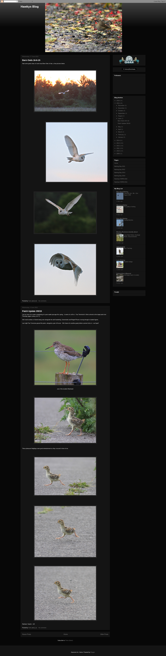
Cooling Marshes (128, 220)
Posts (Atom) (69, 640)
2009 (118, 153)
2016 (118, 100)
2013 (118, 143)
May (119, 126)
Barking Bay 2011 (119, 166)
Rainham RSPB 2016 (120, 182)
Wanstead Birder (121, 205)
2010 (118, 151)
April (119, 129)
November (121, 108)
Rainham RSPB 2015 (120, 179)
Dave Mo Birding (121, 218)
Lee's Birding (120, 260)
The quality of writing (129, 206)
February (121, 134)
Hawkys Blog (30, 6)
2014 (118, 140)
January (120, 137)
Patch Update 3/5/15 (32, 311)
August (120, 116)
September (121, 113)
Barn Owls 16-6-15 (31, 60)
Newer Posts (26, 634)
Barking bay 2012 (119, 169)
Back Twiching (128, 248)
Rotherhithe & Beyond (123, 273)
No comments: (43, 301)
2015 (118, 103)
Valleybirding (120, 246)
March (120, 132)
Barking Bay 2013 (119, 172)
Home (66, 634)
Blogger (92, 652)
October (120, 110)
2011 (118, 148)
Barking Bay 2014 (119, 175)
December (121, 105)
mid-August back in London (131, 275)
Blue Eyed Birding (122, 192)
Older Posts (104, 634)
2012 (118, 145)
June (120, 118)
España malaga (128, 261)
